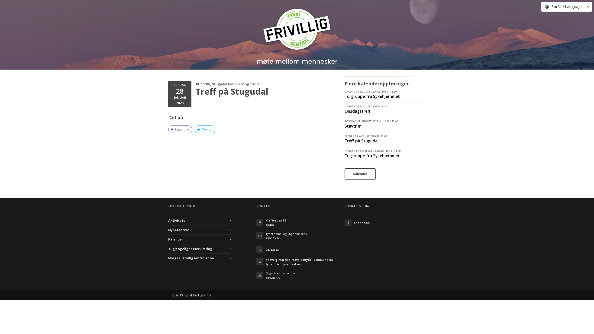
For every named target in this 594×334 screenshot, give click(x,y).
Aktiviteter (177, 220)
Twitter (207, 129)
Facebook (181, 129)
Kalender (360, 174)
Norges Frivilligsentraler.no (191, 258)
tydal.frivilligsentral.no (283, 264)
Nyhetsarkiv (178, 230)
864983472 (273, 278)
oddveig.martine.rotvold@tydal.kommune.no (299, 260)
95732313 (272, 250)
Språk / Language (567, 6)
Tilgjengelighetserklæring (190, 249)
